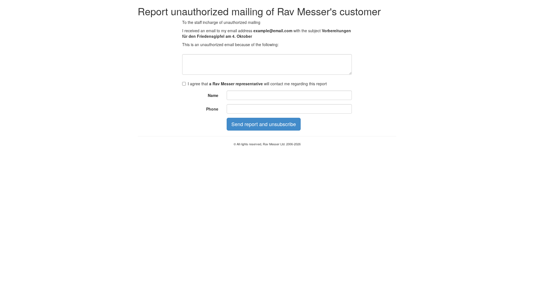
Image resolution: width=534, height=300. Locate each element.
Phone (212, 109)
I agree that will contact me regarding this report (257, 83)
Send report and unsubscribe (263, 124)
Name (213, 95)
